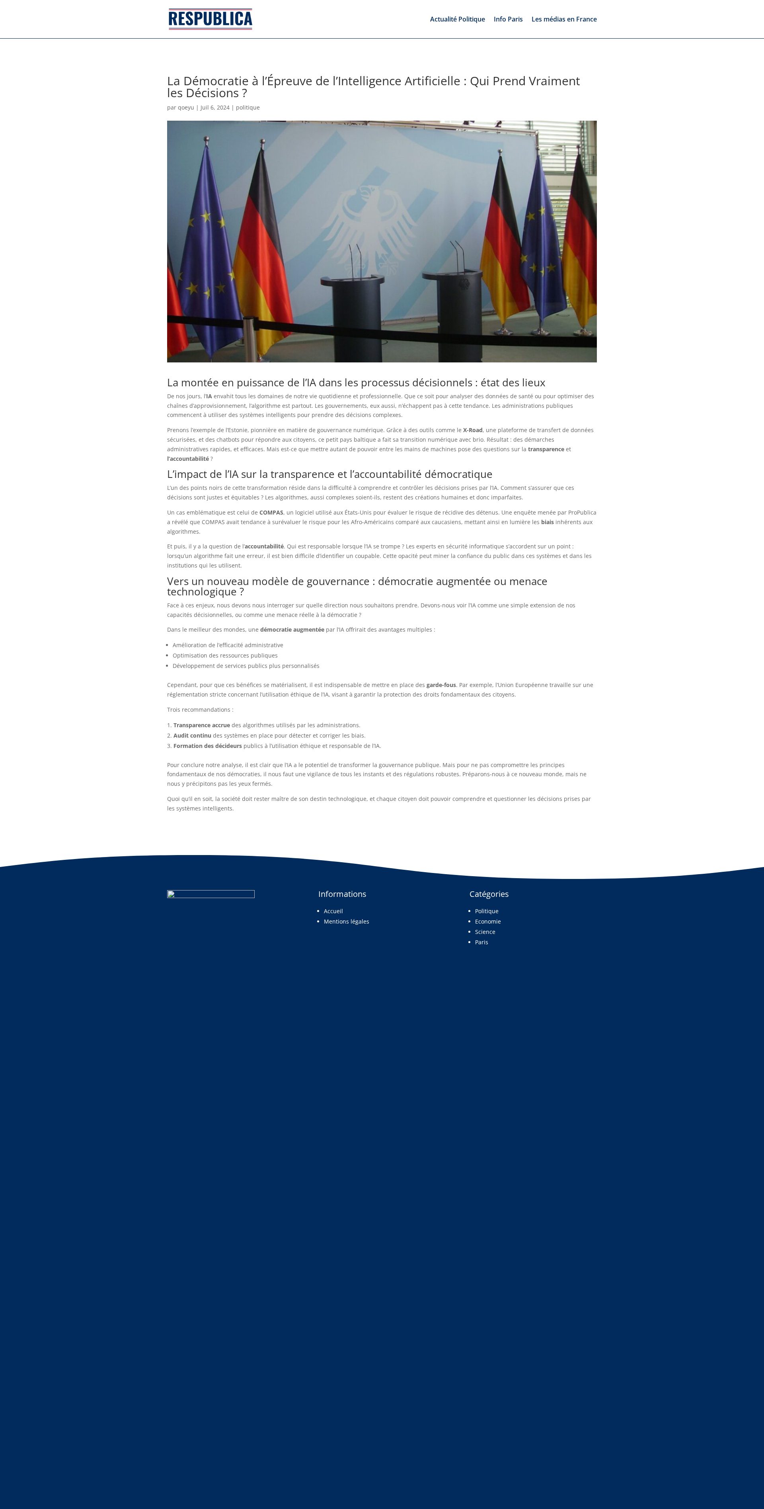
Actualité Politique (457, 19)
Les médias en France (564, 19)
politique (248, 107)
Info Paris (508, 19)
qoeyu (186, 107)
